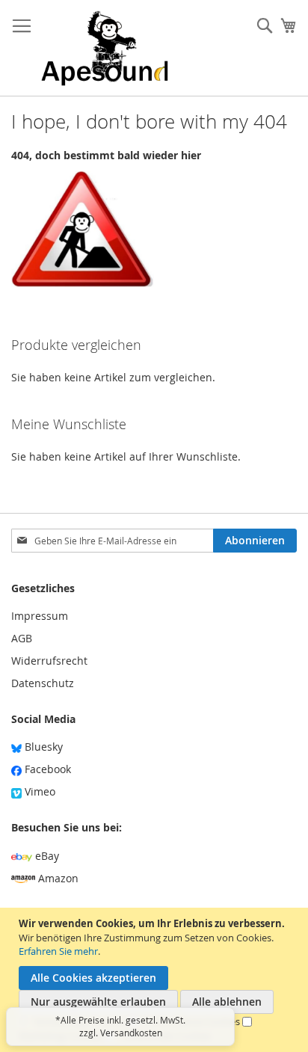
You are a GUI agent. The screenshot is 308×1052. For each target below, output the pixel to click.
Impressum (39, 616)
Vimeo (38, 791)
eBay (45, 856)
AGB (21, 638)
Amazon (56, 878)
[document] (156, 980)
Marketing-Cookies (60, 1035)
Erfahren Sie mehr (58, 951)
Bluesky (42, 746)
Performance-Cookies (192, 1021)
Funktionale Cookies (165, 1035)
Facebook (46, 769)
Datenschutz (42, 683)
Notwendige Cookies (80, 1021)
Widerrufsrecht (49, 660)
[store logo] (104, 48)
